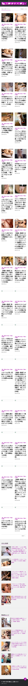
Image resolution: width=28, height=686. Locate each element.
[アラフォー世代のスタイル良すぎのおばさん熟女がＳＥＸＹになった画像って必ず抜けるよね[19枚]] (21, 119)
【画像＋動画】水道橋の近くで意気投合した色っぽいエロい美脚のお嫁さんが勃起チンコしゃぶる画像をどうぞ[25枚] (7, 276)
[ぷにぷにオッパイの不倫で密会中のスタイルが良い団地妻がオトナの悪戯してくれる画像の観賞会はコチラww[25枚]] (7, 17)
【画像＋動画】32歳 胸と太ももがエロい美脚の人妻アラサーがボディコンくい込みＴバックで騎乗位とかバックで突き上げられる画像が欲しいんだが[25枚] (20, 240)
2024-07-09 (17, 210)
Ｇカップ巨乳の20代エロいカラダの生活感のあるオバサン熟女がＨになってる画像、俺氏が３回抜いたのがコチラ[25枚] (7, 344)
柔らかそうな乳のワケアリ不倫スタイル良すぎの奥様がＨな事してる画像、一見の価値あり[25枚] (7, 450)
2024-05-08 (17, 282)
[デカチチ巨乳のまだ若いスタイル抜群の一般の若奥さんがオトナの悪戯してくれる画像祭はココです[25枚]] (21, 53)
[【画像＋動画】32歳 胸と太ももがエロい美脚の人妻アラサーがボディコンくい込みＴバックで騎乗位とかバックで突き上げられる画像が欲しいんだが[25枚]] (21, 223)
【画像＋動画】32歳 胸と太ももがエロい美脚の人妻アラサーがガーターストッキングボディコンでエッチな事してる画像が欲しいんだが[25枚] (20, 33)
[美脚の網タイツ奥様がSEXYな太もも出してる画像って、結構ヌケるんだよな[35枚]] (21, 404)
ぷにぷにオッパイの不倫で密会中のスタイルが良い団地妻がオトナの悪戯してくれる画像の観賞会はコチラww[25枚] (7, 32)
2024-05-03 (17, 314)
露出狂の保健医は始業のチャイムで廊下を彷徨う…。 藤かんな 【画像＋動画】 (19, 620)
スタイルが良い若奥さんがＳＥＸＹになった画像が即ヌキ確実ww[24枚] (7, 375)
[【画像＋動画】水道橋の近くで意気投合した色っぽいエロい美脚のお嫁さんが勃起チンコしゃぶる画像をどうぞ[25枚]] (7, 260)
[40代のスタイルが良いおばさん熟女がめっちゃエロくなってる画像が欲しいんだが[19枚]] (21, 294)
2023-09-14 (3, 489)
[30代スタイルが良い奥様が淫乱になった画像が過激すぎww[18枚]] (7, 117)
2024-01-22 (3, 425)
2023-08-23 (3, 528)
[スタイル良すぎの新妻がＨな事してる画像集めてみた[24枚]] (7, 223)
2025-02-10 (17, 106)
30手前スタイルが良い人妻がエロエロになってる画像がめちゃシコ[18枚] (20, 167)
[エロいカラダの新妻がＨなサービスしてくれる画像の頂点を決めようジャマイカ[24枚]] (21, 87)
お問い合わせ (4, 683)
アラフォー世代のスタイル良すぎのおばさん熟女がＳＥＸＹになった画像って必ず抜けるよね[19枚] (20, 136)
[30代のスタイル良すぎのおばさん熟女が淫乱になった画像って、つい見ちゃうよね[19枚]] (21, 511)
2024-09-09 (17, 142)
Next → (24, 535)
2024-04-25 (17, 351)
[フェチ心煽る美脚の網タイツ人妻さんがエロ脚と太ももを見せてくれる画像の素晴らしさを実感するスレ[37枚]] (21, 436)
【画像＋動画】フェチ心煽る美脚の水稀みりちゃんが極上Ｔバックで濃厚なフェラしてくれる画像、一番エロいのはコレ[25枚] (7, 169)
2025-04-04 (3, 76)
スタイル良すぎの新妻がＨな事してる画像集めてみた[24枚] (7, 236)
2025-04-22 (17, 42)
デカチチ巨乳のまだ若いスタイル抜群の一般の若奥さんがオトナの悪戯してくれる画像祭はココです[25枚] (20, 68)
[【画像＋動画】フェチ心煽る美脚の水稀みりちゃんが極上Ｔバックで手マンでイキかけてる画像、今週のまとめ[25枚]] (7, 53)
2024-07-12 (3, 212)
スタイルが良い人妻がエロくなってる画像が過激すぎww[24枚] (7, 523)
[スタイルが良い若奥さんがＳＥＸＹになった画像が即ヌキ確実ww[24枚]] (7, 362)
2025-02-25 (3, 106)
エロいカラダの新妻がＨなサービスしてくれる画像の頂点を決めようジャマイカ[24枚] (20, 100)
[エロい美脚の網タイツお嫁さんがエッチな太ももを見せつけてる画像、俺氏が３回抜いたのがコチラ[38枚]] (7, 404)
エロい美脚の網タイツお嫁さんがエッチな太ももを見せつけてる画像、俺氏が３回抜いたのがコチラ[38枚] (7, 418)
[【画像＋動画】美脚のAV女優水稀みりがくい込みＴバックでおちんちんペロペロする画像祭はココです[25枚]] (7, 294)
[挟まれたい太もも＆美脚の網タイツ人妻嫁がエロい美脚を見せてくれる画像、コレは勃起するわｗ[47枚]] (21, 260)
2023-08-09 (17, 530)
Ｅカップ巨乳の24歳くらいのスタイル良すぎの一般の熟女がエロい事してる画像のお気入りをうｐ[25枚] (20, 203)
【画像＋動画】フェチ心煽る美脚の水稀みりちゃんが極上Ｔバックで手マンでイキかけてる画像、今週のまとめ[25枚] (7, 68)
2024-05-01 (3, 352)
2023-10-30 (3, 457)
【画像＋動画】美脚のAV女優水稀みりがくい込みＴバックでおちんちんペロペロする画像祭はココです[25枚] (7, 310)
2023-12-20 (17, 423)
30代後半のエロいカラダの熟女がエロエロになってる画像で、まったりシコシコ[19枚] (7, 100)
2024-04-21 (3, 380)
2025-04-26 (3, 40)
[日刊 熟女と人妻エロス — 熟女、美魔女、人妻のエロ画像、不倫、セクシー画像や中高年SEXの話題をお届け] (14, 3)
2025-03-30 (17, 75)
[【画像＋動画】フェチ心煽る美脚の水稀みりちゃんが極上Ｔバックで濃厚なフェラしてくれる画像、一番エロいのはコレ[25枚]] (7, 153)
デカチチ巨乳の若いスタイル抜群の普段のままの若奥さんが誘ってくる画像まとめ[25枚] (7, 483)
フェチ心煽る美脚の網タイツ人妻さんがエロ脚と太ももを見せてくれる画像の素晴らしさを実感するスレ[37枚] (21, 451)
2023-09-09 (17, 500)
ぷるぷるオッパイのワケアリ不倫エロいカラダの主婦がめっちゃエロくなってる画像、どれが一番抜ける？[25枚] (7, 205)
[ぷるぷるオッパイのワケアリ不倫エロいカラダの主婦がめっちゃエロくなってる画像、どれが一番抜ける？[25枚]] (7, 189)
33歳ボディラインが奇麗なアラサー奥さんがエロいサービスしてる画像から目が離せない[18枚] (20, 344)
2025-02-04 (3, 134)
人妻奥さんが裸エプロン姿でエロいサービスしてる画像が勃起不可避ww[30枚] (19, 668)
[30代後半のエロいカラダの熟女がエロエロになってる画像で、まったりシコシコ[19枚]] (7, 87)
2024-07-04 (17, 250)
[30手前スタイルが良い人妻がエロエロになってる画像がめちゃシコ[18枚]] (21, 153)
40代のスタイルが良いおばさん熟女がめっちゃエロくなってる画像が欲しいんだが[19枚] (20, 308)
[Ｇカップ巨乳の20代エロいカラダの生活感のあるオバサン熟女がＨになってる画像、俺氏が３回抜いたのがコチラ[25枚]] (7, 329)
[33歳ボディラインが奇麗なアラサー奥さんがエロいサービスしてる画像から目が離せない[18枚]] (21, 329)
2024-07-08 (3, 240)
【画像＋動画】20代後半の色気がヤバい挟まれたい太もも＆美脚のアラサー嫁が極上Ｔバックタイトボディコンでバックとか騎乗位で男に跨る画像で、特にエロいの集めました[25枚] (20, 382)
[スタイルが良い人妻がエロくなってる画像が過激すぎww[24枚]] (7, 511)
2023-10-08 (17, 459)
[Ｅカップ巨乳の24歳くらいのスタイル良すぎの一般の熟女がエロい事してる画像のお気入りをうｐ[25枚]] (21, 189)
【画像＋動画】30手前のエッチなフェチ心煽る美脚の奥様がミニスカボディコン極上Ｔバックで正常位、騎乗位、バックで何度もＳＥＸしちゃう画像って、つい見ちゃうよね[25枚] (20, 489)
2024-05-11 (3, 284)
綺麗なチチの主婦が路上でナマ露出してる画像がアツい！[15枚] (19, 656)
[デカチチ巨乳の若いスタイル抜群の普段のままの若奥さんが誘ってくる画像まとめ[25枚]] (7, 470)
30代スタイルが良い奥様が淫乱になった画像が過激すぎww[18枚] (7, 129)
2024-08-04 (3, 178)
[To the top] (25, 679)
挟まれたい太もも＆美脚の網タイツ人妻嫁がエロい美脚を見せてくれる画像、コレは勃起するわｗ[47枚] (20, 275)
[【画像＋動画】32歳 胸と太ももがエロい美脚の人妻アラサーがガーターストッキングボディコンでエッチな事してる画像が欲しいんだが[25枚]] (21, 17)
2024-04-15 (17, 393)
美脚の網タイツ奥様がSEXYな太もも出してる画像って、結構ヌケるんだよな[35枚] (20, 417)
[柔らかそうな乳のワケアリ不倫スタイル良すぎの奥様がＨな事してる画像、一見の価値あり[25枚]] (7, 436)
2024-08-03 (17, 173)
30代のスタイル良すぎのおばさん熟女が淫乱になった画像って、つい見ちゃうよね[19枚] (20, 525)
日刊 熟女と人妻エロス (12, 681)
